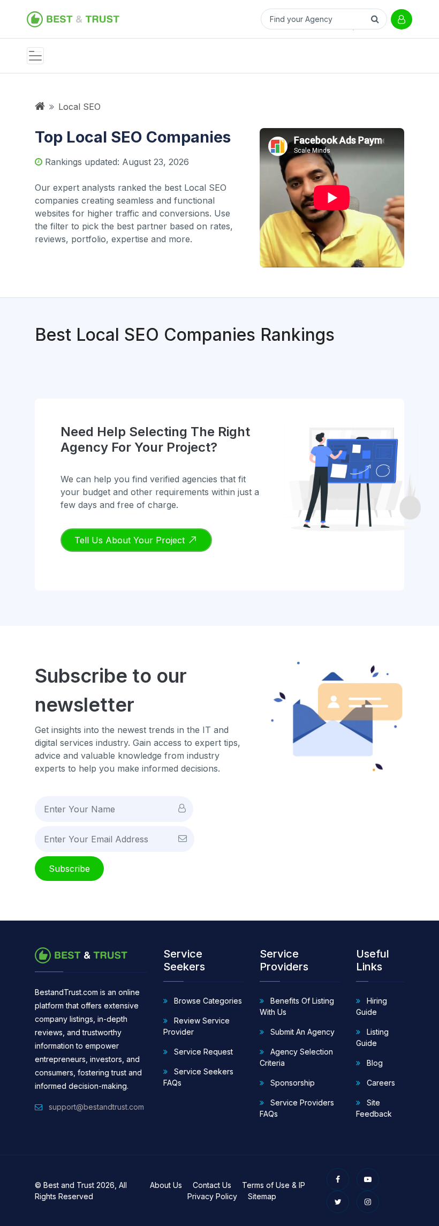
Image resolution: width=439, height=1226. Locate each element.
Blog (374, 1062)
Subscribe (69, 868)
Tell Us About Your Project (130, 540)
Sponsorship (291, 1082)
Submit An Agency (301, 1031)
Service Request (202, 1051)
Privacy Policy (212, 1196)
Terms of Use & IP (273, 1185)
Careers (380, 1082)
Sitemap (262, 1196)
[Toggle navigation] (35, 55)
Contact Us (212, 1185)
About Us (166, 1185)
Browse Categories (207, 1000)
